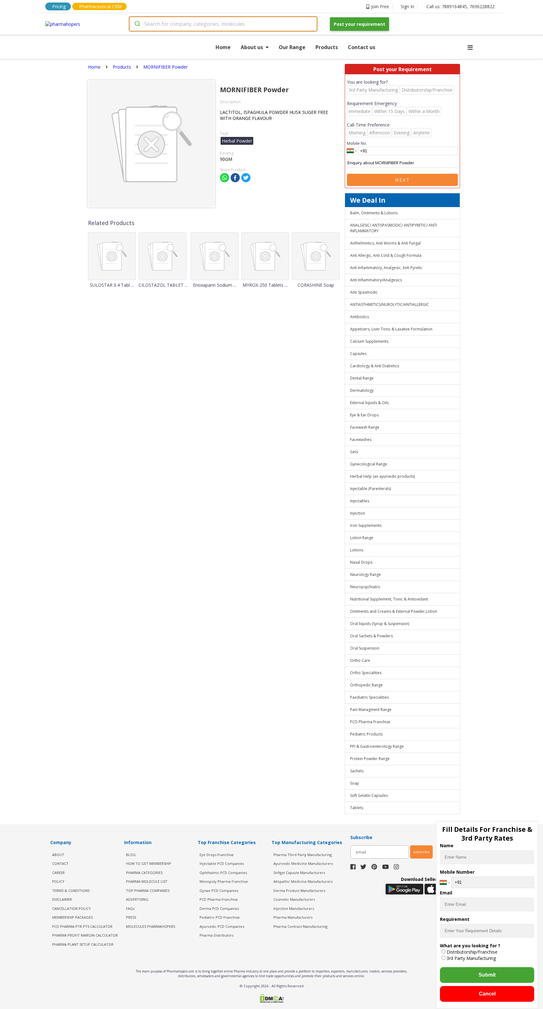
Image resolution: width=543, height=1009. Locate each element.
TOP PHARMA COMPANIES (147, 890)
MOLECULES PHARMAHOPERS (150, 926)
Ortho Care (360, 660)
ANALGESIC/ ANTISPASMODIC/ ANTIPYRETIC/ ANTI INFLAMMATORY (393, 228)
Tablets (356, 807)
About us (252, 47)
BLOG (131, 854)
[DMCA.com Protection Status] (271, 999)
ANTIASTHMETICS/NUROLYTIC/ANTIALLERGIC (389, 304)
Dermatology (362, 390)
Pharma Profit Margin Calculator (85, 935)
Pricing (59, 6)
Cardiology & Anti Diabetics (374, 366)
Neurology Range (365, 574)
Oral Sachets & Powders (371, 636)
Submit (487, 975)
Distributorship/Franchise (472, 952)
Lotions (356, 550)
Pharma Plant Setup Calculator (82, 944)
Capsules (358, 353)
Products (326, 47)
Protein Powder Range (370, 758)
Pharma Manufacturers (292, 917)
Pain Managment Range (371, 709)
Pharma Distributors (216, 935)
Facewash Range (364, 427)
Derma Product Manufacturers (299, 890)
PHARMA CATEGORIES (144, 872)
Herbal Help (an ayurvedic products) (382, 476)
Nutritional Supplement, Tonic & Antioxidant (389, 599)
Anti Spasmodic (364, 292)
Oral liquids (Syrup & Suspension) (379, 623)
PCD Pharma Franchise (370, 721)
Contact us (361, 47)
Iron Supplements (365, 525)
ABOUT (58, 854)
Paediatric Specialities (369, 697)
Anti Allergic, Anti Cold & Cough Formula (385, 255)
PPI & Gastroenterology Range (377, 746)
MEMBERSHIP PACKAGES (72, 917)
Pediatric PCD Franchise (220, 917)
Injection (357, 513)
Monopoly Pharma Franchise (224, 881)
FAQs (130, 908)
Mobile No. (357, 143)
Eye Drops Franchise (217, 854)
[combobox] (223, 24)
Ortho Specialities (365, 672)
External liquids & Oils (369, 402)
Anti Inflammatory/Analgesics (376, 280)
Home (223, 47)
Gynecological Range (368, 464)
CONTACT (60, 863)
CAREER (58, 872)
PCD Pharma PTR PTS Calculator (82, 926)
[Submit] (136, 24)
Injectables (359, 501)
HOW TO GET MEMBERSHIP (148, 863)
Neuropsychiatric (365, 586)
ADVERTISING (137, 899)
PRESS (131, 917)
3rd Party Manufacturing (471, 958)
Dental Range (362, 378)
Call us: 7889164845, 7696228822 (460, 6)
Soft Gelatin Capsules (369, 795)
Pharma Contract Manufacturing (300, 926)
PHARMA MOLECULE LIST (146, 881)
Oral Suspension (364, 648)
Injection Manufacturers (293, 908)
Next (402, 180)
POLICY (58, 881)
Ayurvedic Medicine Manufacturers (303, 863)
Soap (354, 783)
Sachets (357, 771)
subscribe (421, 851)
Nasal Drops (361, 562)
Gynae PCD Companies (219, 890)
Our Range (292, 47)
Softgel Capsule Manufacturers (299, 872)
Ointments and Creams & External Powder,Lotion (393, 611)
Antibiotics (359, 316)
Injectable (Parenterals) (370, 488)
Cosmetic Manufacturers (294, 899)
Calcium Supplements (369, 341)
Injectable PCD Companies (222, 863)
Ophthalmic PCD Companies (223, 872)
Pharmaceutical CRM (100, 6)
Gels (354, 451)
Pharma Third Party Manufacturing (302, 854)
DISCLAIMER (62, 899)
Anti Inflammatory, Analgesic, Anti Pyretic (386, 267)
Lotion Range (361, 537)
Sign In (407, 6)
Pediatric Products (366, 734)
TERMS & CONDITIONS (71, 890)
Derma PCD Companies (219, 908)
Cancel (487, 993)
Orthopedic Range (366, 685)
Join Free (380, 6)
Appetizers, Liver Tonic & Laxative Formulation (391, 329)
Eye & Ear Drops (364, 415)
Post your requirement (359, 24)
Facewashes (360, 439)
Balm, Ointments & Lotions (374, 213)
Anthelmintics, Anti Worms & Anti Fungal (385, 243)
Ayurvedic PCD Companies (222, 926)
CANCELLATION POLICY (71, 908)
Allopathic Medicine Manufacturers (302, 881)
